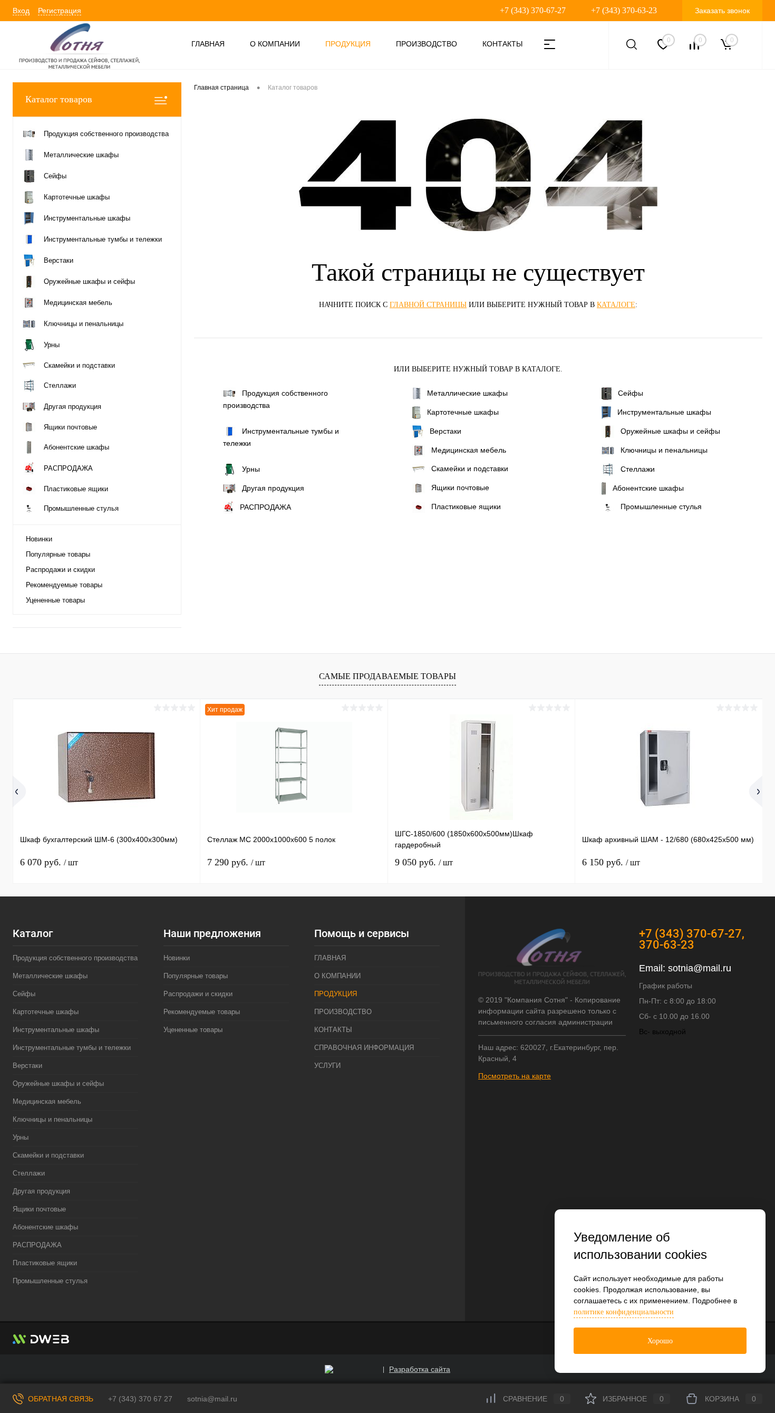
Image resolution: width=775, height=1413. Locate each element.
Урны (251, 469)
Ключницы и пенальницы (664, 450)
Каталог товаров (58, 99)
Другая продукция (273, 488)
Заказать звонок (722, 10)
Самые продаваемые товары (387, 676)
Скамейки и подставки (469, 468)
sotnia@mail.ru (699, 968)
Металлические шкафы (467, 393)
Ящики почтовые (460, 487)
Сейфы (630, 393)
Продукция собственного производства (275, 399)
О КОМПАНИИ (275, 44)
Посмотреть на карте (514, 1076)
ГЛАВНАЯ (208, 44)
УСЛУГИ (327, 1066)
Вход (21, 10)
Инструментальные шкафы (664, 412)
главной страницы (428, 305)
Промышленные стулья (661, 506)
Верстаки (445, 431)
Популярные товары (58, 554)
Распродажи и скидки (60, 570)
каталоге (616, 305)
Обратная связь (59, 1399)
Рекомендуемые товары (64, 585)
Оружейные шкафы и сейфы (670, 431)
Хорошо (660, 1341)
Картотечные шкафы (463, 412)
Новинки (39, 539)
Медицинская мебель (468, 450)
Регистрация (59, 10)
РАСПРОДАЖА (265, 507)
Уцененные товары (55, 600)
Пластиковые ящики (466, 506)
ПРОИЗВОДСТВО (426, 44)
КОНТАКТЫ (502, 44)
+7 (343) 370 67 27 (140, 1399)
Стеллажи (638, 469)
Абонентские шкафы (648, 488)
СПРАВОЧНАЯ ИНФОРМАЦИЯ (364, 1048)
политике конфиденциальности (624, 1312)
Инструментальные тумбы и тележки (281, 437)
